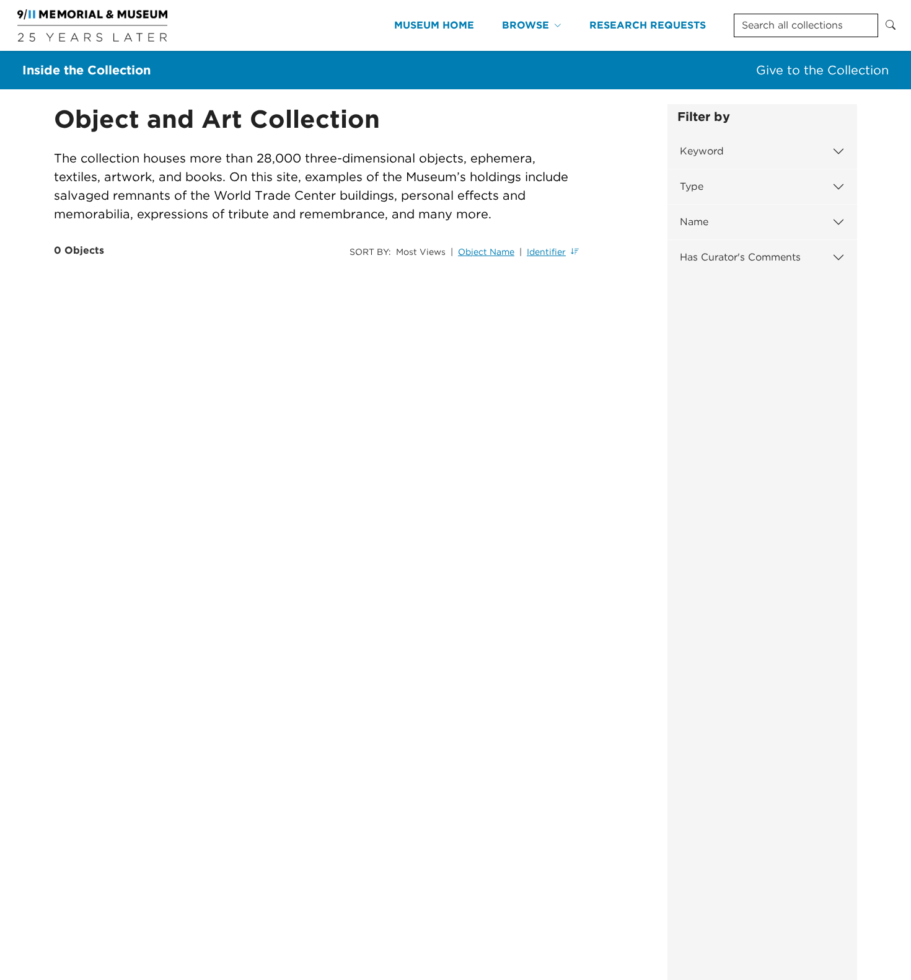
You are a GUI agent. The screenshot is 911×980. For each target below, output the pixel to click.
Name (694, 222)
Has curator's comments (740, 257)
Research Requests (647, 25)
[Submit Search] (891, 25)
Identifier (546, 252)
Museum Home (434, 25)
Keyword (702, 151)
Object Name (486, 252)
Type (691, 186)
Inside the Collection (86, 70)
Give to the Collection (822, 70)
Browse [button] (525, 25)
